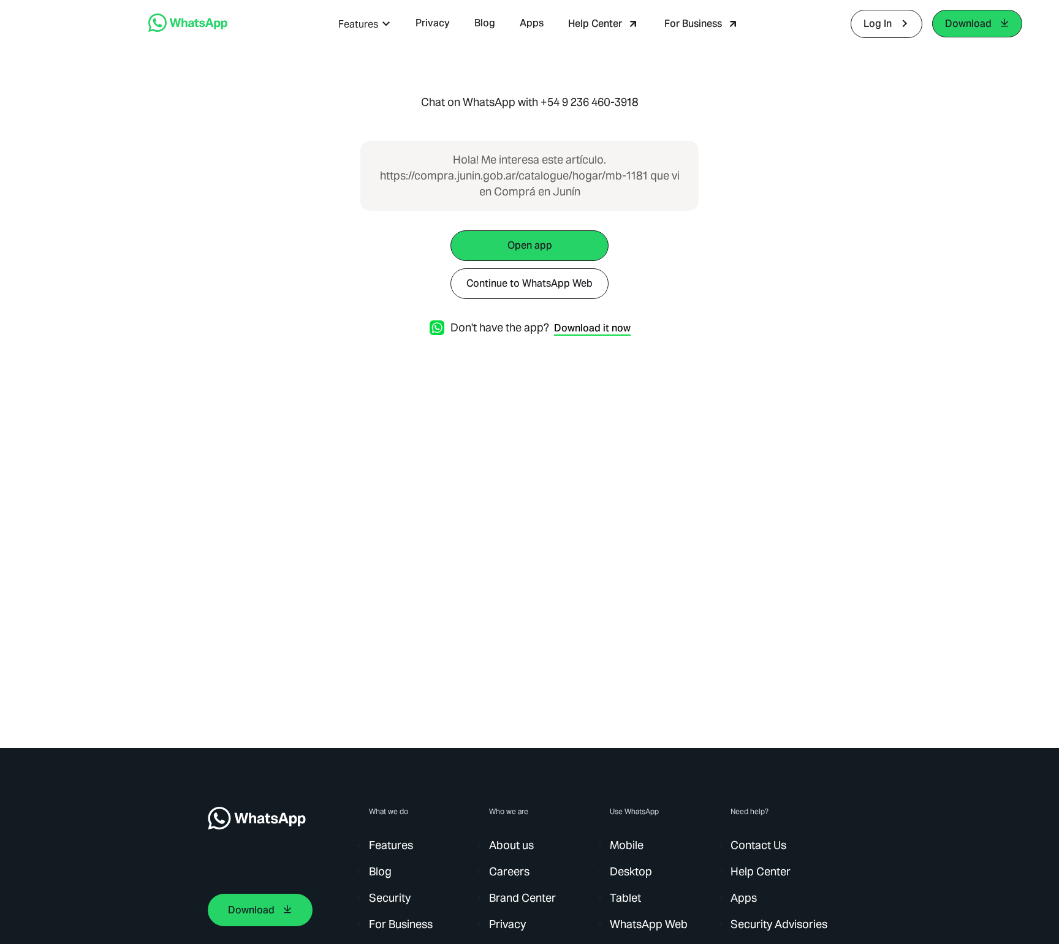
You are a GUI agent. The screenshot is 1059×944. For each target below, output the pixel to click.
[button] (364, 24)
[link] (188, 28)
